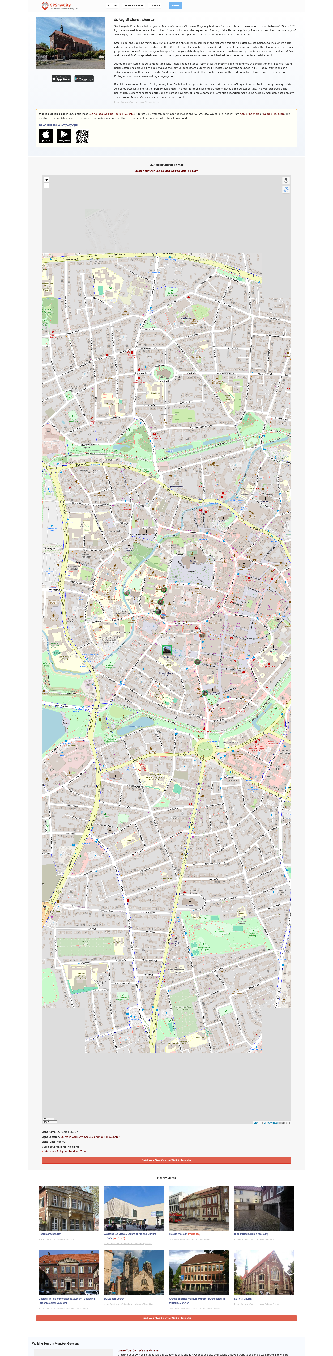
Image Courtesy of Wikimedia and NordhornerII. (190, 1239)
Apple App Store (249, 114)
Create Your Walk (133, 5)
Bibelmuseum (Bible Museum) (251, 1234)
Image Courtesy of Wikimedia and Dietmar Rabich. (136, 102)
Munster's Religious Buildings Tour (65, 1151)
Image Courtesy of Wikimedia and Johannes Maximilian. (128, 1304)
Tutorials (155, 5)
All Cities (112, 5)
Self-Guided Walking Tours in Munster (111, 114)
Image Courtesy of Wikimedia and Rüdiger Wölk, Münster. (64, 1308)
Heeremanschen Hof (50, 1234)
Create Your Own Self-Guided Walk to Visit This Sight (166, 171)
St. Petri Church (243, 1299)
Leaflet (257, 1122)
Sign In (175, 5)
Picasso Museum (178, 1234)
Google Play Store (273, 114)
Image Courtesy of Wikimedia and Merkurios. (254, 1239)
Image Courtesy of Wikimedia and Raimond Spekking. (128, 1243)
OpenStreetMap (271, 1122)
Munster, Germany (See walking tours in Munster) (90, 1137)
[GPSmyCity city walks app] (60, 6)
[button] (166, 649)
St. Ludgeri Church (114, 1299)
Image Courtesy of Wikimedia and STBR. (56, 1239)
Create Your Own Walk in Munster (138, 1351)
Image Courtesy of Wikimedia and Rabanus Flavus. (256, 1304)
